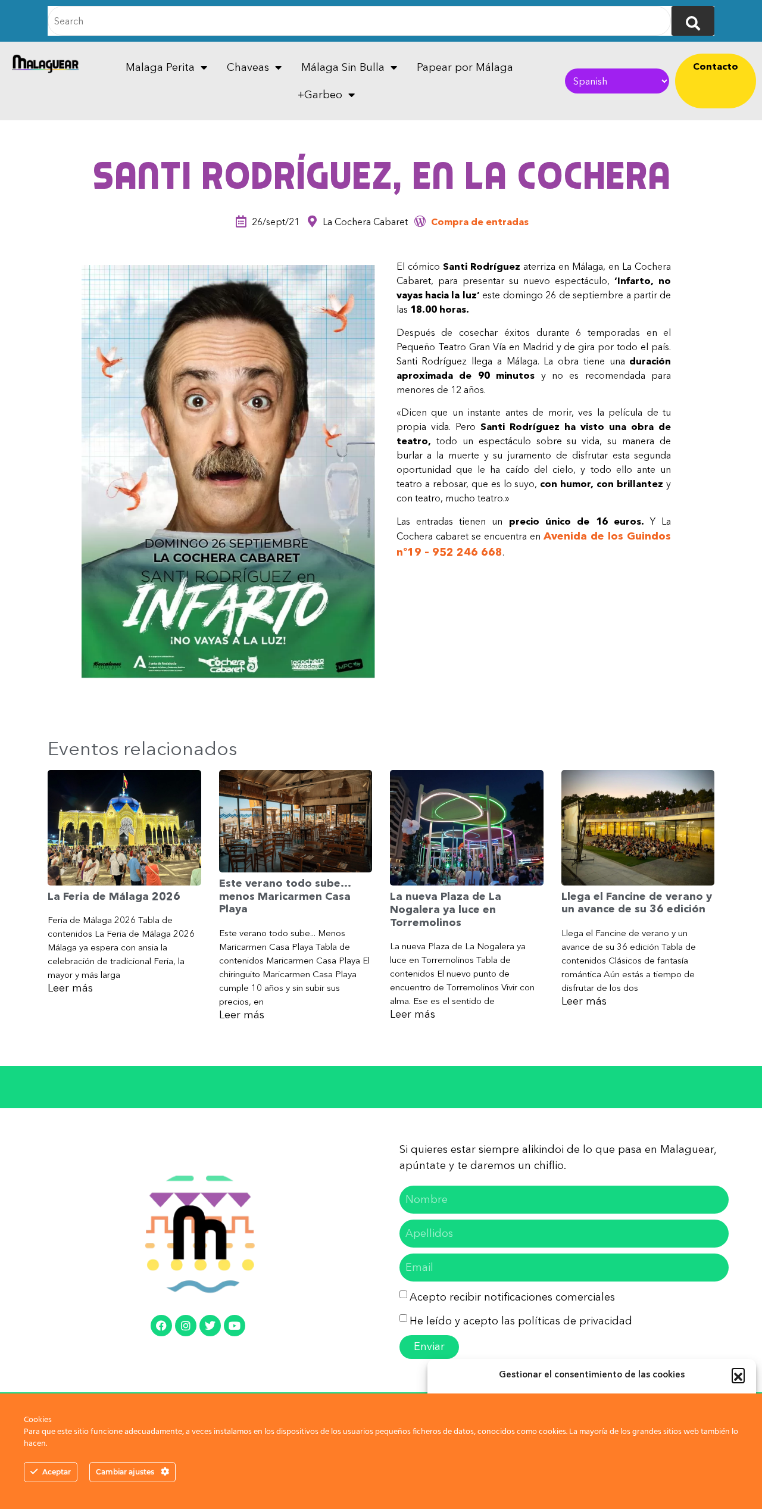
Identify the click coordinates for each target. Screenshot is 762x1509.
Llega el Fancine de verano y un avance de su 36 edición (636, 903)
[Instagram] (185, 1325)
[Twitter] (210, 1325)
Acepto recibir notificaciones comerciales (512, 1297)
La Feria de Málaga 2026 (114, 896)
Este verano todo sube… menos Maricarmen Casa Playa (285, 896)
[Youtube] (234, 1325)
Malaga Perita (160, 67)
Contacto (715, 66)
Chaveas (248, 67)
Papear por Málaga (465, 67)
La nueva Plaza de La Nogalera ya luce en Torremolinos (445, 909)
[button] (738, 1374)
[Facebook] (161, 1325)
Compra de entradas (480, 221)
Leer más (70, 987)
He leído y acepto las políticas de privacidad (521, 1320)
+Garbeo (320, 94)
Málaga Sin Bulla (343, 67)
